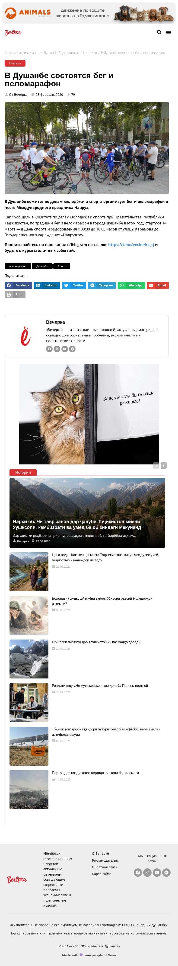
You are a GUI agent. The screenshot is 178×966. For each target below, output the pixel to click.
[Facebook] (49, 349)
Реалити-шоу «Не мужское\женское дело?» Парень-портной (100, 686)
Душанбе (42, 266)
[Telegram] (72, 349)
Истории (23, 472)
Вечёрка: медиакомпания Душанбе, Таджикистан (42, 53)
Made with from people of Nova (89, 955)
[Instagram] (57, 349)
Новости (90, 53)
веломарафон (17, 266)
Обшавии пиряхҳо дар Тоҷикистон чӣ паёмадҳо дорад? (96, 642)
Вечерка (55, 322)
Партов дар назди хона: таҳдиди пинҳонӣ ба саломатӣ (95, 773)
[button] (168, 32)
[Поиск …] (159, 32)
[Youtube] (64, 349)
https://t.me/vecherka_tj (131, 244)
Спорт (62, 266)
